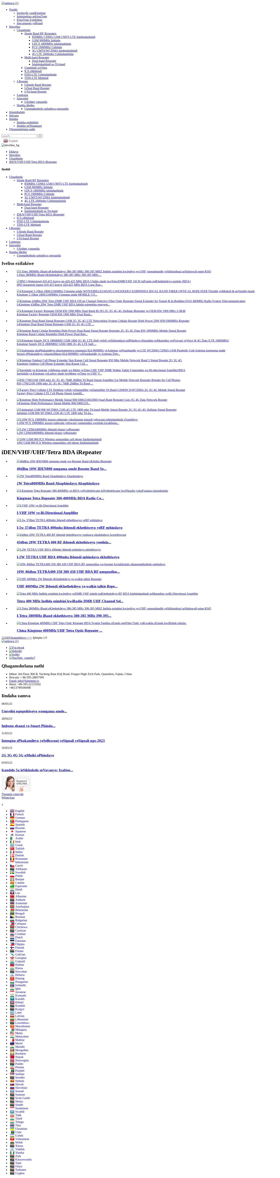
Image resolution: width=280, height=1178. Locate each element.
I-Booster (22, 81)
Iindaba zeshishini (27, 122)
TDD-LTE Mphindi (36, 78)
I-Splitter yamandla (35, 101)
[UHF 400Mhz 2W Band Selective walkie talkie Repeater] (59, 579)
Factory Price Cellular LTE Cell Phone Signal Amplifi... (50, 393)
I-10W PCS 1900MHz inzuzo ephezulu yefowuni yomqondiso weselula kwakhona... (68, 423)
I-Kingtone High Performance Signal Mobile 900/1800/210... (53, 403)
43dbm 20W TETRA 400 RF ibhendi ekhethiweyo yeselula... (64, 542)
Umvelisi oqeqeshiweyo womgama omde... (34, 711)
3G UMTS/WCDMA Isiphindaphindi (54, 50)
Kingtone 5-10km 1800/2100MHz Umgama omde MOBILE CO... (57, 294)
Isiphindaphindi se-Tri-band (48, 64)
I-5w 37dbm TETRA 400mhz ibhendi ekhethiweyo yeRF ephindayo (69, 528)
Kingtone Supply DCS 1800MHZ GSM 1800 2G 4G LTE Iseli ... (56, 344)
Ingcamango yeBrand (30, 23)
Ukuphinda (23, 30)
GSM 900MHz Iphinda (46, 40)
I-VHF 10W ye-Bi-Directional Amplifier (47, 513)
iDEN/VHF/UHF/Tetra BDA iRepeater (33, 161)
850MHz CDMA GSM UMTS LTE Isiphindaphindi (63, 37)
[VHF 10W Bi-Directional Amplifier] (43, 505)
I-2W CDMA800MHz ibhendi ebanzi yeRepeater (47, 432)
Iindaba (13, 119)
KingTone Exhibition (29, 19)
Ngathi (13, 9)
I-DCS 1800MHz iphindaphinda (51, 43)
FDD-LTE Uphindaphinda (40, 74)
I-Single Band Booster (37, 84)
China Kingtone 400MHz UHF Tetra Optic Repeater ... (59, 630)
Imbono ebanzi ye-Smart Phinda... (28, 726)
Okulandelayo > (19, 637)
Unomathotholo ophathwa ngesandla (46, 108)
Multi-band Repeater (36, 57)
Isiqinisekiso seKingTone (32, 16)
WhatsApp (8, 797)
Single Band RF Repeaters (40, 33)
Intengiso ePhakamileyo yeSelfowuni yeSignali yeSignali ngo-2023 (53, 741)
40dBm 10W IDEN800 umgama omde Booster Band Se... (61, 469)
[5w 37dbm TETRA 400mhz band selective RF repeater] (59, 520)
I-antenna (22, 95)
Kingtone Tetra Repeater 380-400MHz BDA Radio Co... (60, 498)
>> (30, 637)
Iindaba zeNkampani (29, 125)
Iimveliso (14, 26)
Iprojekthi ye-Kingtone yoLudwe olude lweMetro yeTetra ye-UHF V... (59, 373)
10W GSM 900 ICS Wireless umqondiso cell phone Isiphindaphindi (57, 442)
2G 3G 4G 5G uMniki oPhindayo (28, 755)
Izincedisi (22, 98)
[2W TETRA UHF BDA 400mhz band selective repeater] (59, 549)
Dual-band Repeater (44, 60)
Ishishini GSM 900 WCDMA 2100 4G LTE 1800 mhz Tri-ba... (55, 413)
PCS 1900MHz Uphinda (47, 47)
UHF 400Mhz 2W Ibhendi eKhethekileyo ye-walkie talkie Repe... (67, 586)
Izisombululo (17, 112)
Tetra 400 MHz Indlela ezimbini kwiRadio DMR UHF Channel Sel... (70, 601)
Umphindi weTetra (35, 67)
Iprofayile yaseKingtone (31, 13)
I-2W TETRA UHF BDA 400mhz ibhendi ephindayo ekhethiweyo (68, 557)
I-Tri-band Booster (35, 91)
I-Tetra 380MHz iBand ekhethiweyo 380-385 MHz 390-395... (64, 616)
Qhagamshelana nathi (22, 129)
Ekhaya (13, 151)
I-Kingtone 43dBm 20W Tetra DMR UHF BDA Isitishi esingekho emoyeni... (63, 304)
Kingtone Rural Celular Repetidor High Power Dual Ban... (52, 334)
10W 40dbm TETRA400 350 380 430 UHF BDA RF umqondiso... (68, 572)
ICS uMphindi (33, 71)
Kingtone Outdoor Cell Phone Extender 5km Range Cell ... (52, 363)
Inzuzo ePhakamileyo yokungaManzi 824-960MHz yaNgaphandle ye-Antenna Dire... (68, 353)
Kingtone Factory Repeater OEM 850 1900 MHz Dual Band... (54, 314)
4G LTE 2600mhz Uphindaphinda (53, 54)
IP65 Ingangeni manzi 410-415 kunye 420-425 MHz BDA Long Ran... (60, 284)
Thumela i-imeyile (12, 794)
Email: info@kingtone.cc (24, 680)
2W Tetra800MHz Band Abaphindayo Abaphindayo (58, 483)
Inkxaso (14, 115)
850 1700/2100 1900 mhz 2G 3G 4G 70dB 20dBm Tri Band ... (55, 383)
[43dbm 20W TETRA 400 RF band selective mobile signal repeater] (71, 534)
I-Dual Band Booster (37, 88)
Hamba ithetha (25, 105)
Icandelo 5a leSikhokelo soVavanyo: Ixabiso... (37, 770)
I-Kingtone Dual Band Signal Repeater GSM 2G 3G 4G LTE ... (55, 324)
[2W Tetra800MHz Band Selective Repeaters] (50, 476)
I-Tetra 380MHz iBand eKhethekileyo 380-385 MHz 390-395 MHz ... (59, 274)
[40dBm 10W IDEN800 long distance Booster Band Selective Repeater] (64, 461)
